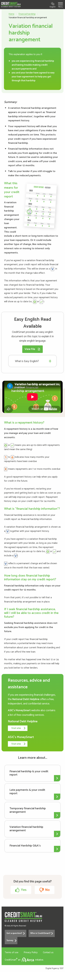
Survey (9, 940)
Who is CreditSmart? (40, 933)
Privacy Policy (31, 952)
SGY (61, 968)
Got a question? (14, 933)
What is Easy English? (27, 361)
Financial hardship (27, 14)
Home (11, 14)
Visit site (16, 728)
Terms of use (11, 952)
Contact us (48, 952)
